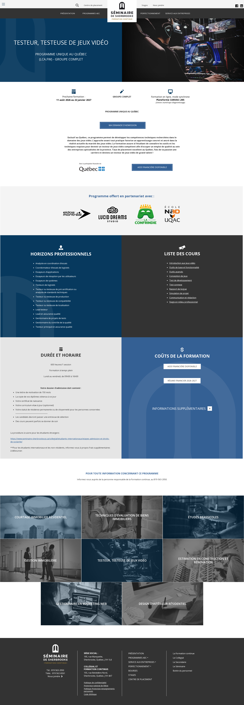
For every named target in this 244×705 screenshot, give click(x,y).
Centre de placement (93, 5)
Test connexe (175, 284)
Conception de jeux (178, 276)
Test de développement (180, 280)
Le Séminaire (179, 666)
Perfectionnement (150, 13)
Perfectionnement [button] (139, 666)
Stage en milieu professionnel (183, 302)
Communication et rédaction (182, 297)
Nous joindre (158, 5)
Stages (145, 5)
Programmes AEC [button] (137, 657)
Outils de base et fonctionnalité (184, 267)
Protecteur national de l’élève (96, 685)
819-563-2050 (160, 479)
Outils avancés (176, 271)
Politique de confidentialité (95, 682)
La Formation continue (183, 653)
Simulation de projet (179, 293)
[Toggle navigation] (3, 4)
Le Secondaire (179, 662)
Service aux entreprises (177, 13)
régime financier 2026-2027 (182, 380)
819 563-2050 (57, 670)
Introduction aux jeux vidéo (182, 263)
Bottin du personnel (182, 670)
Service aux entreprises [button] (141, 662)
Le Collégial (178, 657)
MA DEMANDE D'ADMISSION (123, 125)
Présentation (136, 653)
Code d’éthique (90, 694)
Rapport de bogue (178, 289)
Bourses (133, 670)
